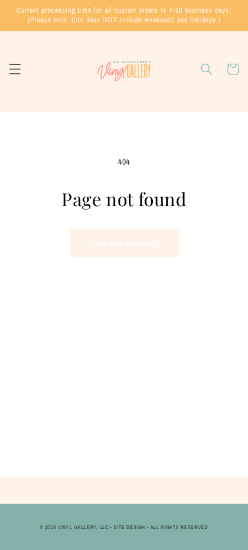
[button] (15, 69)
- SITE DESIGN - (130, 527)
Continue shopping (124, 243)
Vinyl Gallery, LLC (83, 527)
